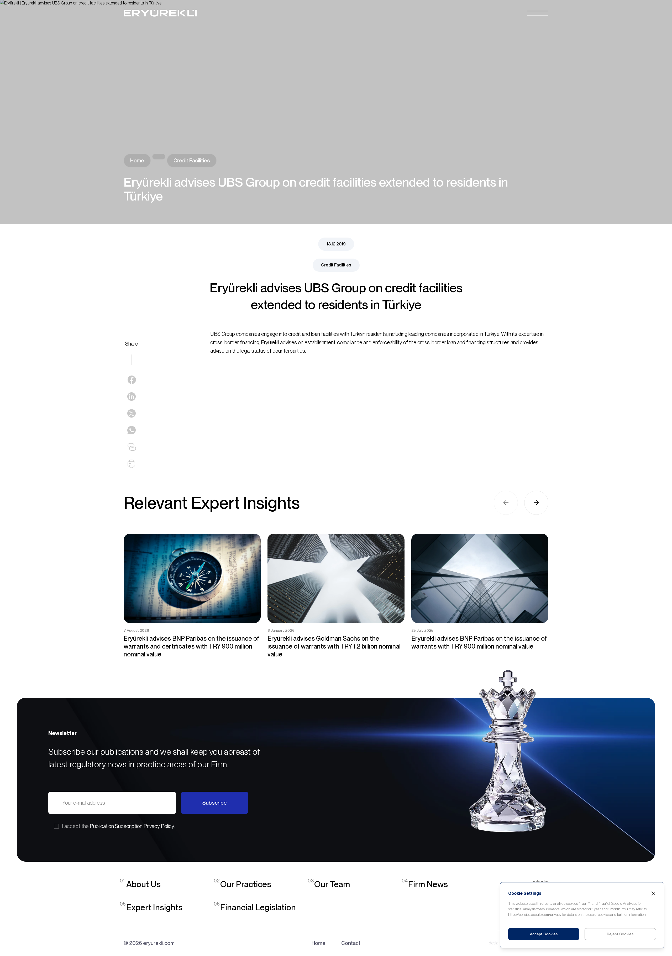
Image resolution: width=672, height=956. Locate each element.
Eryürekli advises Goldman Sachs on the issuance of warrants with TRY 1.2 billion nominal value (334, 646)
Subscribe (214, 803)
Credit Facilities (192, 160)
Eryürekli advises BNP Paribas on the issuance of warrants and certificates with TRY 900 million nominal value (191, 646)
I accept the (118, 826)
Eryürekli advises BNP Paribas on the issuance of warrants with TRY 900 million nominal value (479, 642)
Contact (350, 943)
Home (137, 160)
